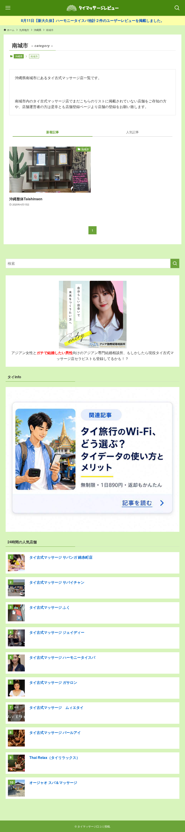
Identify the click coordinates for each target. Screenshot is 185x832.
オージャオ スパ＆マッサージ (53, 782)
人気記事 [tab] (132, 132)
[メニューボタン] (8, 8)
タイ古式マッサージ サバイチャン (56, 582)
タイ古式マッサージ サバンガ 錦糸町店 (60, 557)
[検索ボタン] (177, 8)
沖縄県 (19, 56)
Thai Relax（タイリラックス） (54, 757)
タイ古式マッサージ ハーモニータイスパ (62, 657)
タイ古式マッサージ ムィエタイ (56, 707)
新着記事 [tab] (52, 132)
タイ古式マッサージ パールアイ (55, 732)
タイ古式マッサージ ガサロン (53, 682)
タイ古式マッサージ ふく (49, 607)
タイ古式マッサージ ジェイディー (56, 632)
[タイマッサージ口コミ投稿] (92, 8)
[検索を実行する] (174, 263)
